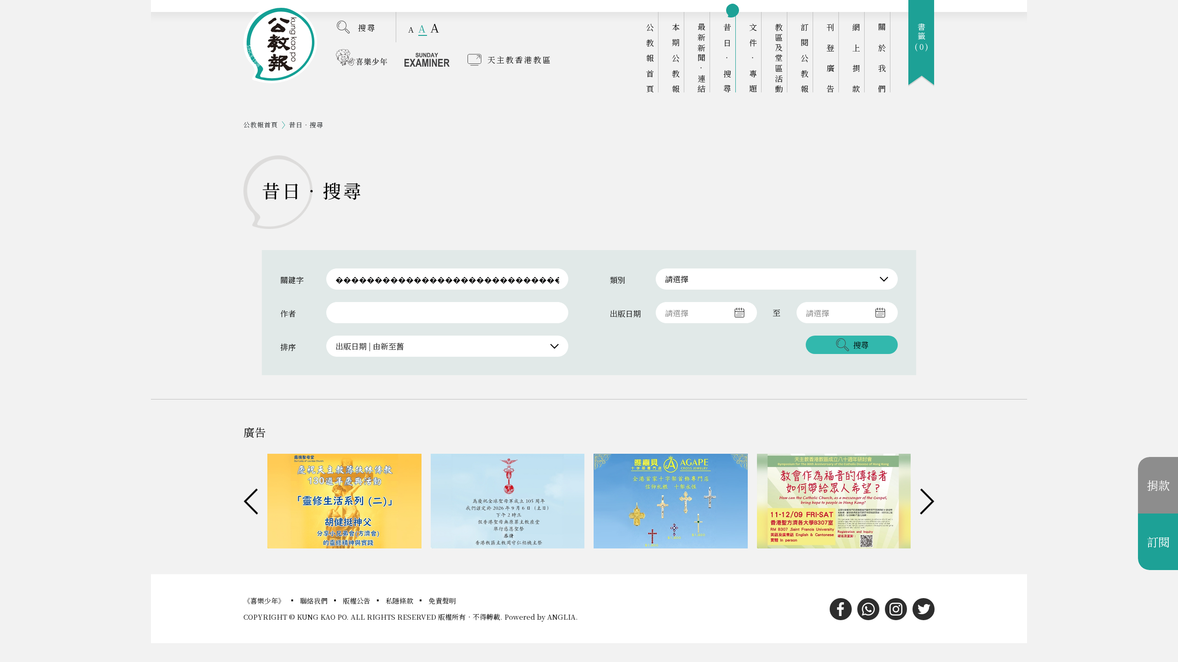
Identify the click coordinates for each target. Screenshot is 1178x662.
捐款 (1158, 485)
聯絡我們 (314, 600)
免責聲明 (442, 600)
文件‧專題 (753, 57)
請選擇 (676, 279)
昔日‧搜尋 (727, 57)
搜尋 (367, 27)
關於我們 (882, 57)
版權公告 (357, 600)
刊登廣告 (830, 57)
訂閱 (1158, 541)
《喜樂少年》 (265, 600)
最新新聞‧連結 (701, 57)
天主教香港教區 (519, 59)
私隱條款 (400, 600)
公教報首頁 (650, 57)
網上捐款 (856, 57)
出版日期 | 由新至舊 (369, 346)
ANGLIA (561, 617)
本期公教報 (675, 57)
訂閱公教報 (804, 57)
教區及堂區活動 (779, 57)
